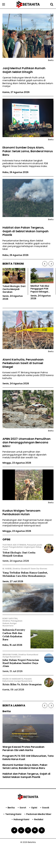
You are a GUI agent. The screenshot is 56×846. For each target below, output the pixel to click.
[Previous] (44, 263)
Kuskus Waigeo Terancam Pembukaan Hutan (21, 512)
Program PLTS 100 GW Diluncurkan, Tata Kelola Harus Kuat (28, 757)
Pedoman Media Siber (38, 814)
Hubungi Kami (21, 819)
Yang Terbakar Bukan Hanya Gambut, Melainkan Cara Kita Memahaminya (25, 574)
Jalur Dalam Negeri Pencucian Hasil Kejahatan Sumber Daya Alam (20, 663)
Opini (34, 807)
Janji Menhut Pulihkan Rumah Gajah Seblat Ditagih (23, 70)
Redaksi (38, 819)
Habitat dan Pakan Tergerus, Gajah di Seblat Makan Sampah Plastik (25, 231)
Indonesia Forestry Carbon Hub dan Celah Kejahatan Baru (13, 634)
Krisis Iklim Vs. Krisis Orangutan (22, 684)
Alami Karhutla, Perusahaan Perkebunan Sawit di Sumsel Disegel (23, 363)
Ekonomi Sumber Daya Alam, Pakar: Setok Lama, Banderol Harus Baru (27, 151)
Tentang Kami (13, 814)
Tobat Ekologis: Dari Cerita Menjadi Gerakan (18, 554)
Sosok (45, 807)
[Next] (51, 263)
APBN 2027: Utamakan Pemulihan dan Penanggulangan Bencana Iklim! (26, 442)
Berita (11, 807)
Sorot (23, 807)
